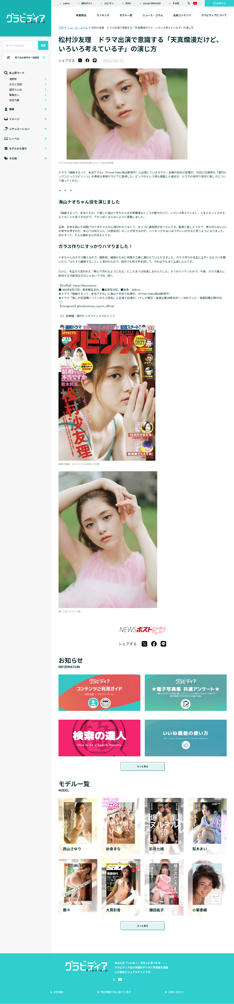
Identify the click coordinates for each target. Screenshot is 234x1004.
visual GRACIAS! (152, 3)
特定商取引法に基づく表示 (116, 992)
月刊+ (128, 3)
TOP (61, 27)
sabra (66, 3)
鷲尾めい (14, 95)
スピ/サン (109, 3)
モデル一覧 (126, 15)
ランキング (103, 15)
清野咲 (13, 79)
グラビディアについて (214, 15)
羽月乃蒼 (14, 100)
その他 (176, 3)
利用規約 (58, 992)
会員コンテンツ (182, 15)
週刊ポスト (86, 3)
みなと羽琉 (15, 84)
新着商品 (81, 15)
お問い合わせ (176, 992)
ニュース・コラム (153, 15)
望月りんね (15, 89)
